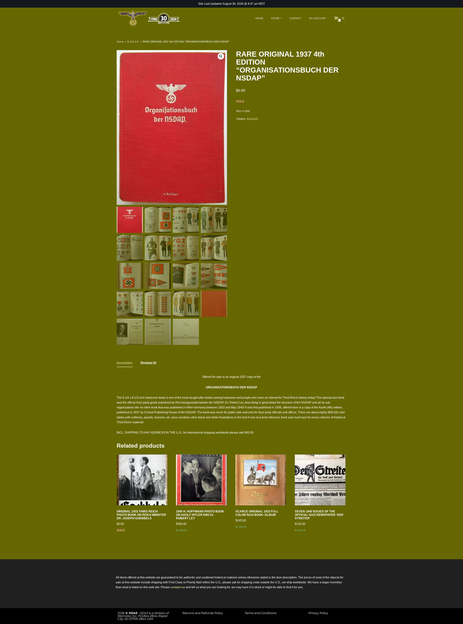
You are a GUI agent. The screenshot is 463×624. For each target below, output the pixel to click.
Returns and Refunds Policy (202, 613)
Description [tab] (125, 362)
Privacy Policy (318, 613)
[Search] (343, 18)
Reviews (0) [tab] (148, 362)
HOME (259, 18)
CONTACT (295, 18)
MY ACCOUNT (317, 18)
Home (120, 41)
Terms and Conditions (260, 613)
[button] (281, 18)
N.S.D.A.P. (133, 41)
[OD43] (149, 18)
